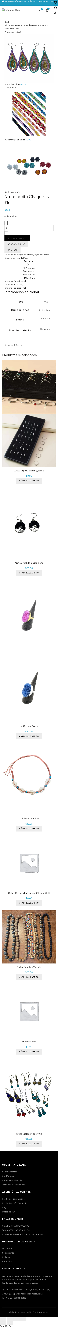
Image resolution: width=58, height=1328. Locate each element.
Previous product (12, 32)
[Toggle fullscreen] (16, 1319)
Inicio (7, 25)
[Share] (10, 1319)
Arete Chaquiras (12, 84)
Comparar (7, 1261)
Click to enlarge (11, 192)
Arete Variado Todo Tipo (29, 1134)
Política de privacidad (12, 1180)
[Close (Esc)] (3, 1319)
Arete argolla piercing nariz (29, 470)
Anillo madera (29, 1041)
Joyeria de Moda (23, 25)
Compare (12, 250)
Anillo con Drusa (29, 726)
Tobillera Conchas (29, 818)
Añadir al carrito (17, 238)
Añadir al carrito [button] (29, 480)
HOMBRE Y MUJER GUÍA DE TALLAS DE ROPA (22, 1234)
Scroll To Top (6, 1326)
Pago (4, 1207)
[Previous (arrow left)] (3, 1323)
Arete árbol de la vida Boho (29, 563)
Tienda (13, 25)
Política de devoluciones (14, 1199)
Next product (10, 87)
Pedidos (6, 1257)
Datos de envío (9, 1212)
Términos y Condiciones (13, 1184)
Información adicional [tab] (15, 281)
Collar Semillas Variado (29, 967)
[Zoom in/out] (23, 1319)
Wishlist (42, 8)
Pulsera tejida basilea (15, 140)
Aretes (34, 25)
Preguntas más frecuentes (15, 1203)
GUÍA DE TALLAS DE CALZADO (15, 1226)
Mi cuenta (7, 1248)
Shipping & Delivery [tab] (13, 284)
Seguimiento (8, 1253)
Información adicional (15, 288)
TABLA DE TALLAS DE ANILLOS (16, 1230)
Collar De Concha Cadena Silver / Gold (29, 893)
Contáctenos (8, 1176)
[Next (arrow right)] (10, 1323)
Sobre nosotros (9, 1172)
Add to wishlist (16, 244)
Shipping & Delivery (13, 345)
